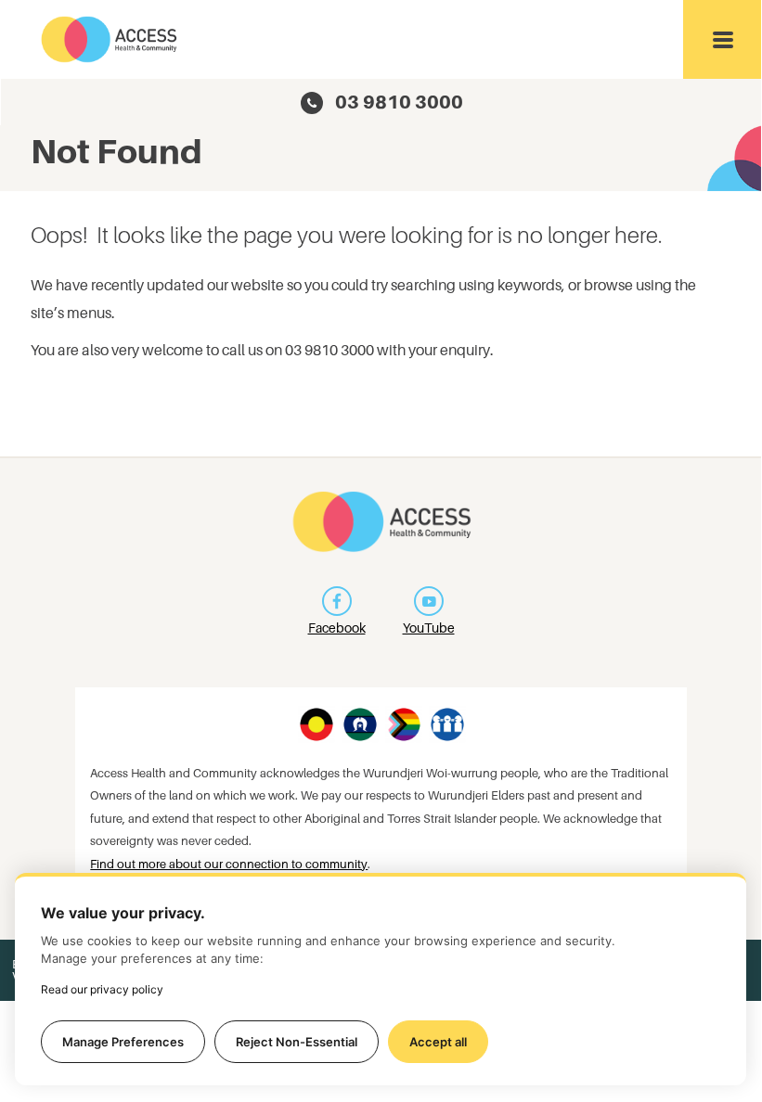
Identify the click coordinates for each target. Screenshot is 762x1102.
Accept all (438, 1041)
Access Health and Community (110, 39)
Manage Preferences (123, 1041)
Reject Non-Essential (296, 1041)
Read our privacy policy (102, 989)
